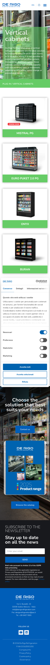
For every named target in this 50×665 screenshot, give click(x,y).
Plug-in (7, 84)
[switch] (43, 340)
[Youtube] (21, 632)
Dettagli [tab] (19, 288)
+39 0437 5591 (25, 615)
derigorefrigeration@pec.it (25, 612)
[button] (45, 5)
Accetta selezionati (25, 374)
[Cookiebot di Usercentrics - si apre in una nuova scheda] (36, 281)
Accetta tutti (25, 367)
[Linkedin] (26, 632)
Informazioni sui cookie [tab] (37, 288)
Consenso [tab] (7, 288)
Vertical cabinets (23, 84)
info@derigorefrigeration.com (23, 609)
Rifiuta (25, 382)
